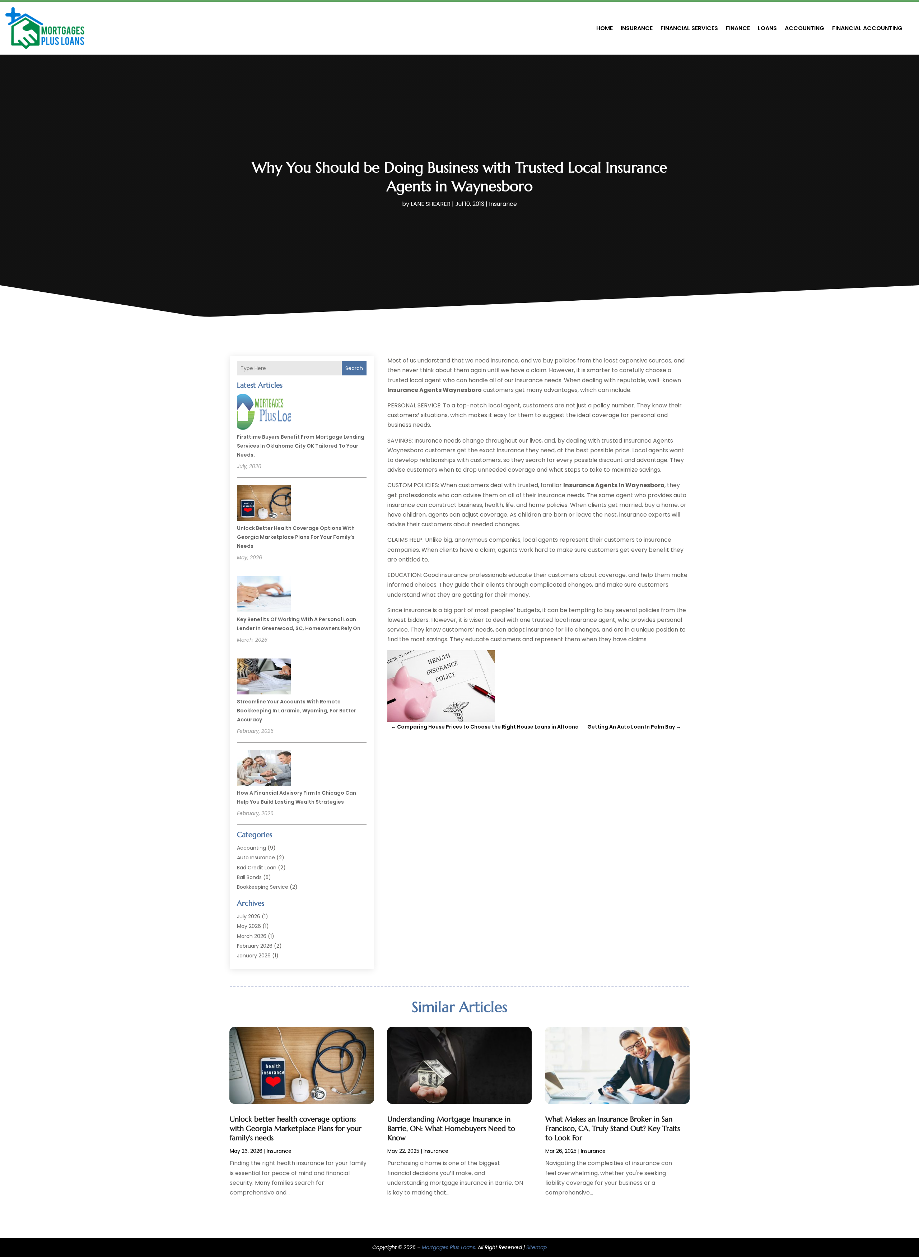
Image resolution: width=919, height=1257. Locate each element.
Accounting (804, 28)
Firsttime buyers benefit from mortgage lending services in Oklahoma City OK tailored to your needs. (300, 445)
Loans (767, 28)
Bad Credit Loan (256, 867)
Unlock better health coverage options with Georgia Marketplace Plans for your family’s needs (296, 537)
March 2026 (251, 936)
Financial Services (689, 28)
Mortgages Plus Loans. (449, 1247)
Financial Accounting (867, 28)
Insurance (637, 28)
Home (604, 28)
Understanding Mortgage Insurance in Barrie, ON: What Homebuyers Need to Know (451, 1128)
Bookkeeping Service (262, 887)
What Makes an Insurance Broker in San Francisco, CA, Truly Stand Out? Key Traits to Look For (612, 1128)
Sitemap (536, 1247)
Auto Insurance (256, 857)
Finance (738, 28)
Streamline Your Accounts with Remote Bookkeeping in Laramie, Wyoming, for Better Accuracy (296, 710)
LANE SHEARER (431, 204)
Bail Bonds (249, 877)
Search (354, 368)
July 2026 (248, 916)
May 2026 (249, 926)
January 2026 (254, 955)
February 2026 (254, 945)
